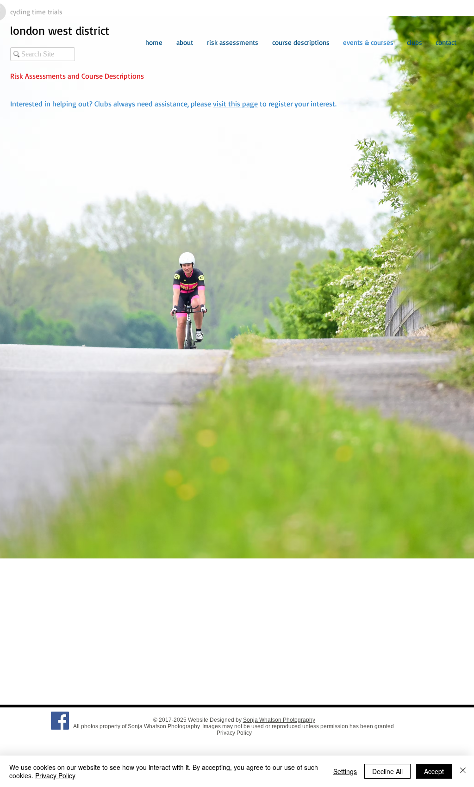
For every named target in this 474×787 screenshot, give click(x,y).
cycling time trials (36, 11)
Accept (434, 771)
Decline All (387, 771)
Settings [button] (345, 771)
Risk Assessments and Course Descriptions (77, 76)
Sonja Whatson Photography (279, 720)
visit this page (235, 103)
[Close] (462, 771)
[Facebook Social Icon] (60, 721)
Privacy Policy (234, 733)
